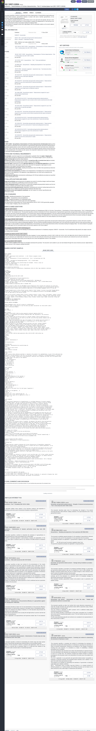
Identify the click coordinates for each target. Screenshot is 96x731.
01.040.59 (21, 520)
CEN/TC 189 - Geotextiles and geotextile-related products (28, 37)
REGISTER (90, 1)
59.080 (80, 37)
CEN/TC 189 (22, 9)
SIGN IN (84, 1)
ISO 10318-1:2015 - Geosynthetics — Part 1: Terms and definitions (30, 60)
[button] (66, 9)
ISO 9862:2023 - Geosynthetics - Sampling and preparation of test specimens (33, 64)
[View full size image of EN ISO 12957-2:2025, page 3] (64, 23)
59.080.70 (15, 9)
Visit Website (87, 52)
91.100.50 (27, 627)
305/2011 (78, 629)
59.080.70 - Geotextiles (20, 35)
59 (78, 37)
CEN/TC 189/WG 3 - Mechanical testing (24, 39)
